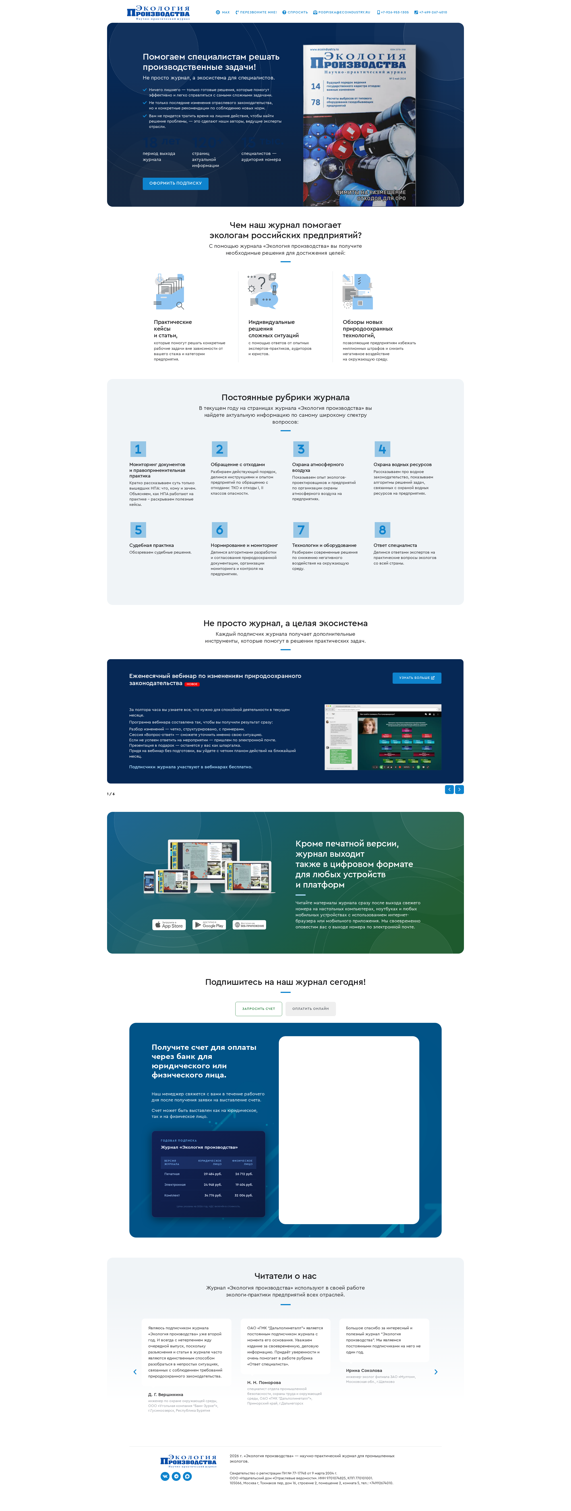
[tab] (258, 1009)
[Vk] (165, 1476)
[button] (449, 789)
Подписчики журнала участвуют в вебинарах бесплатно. (190, 767)
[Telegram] (176, 1476)
